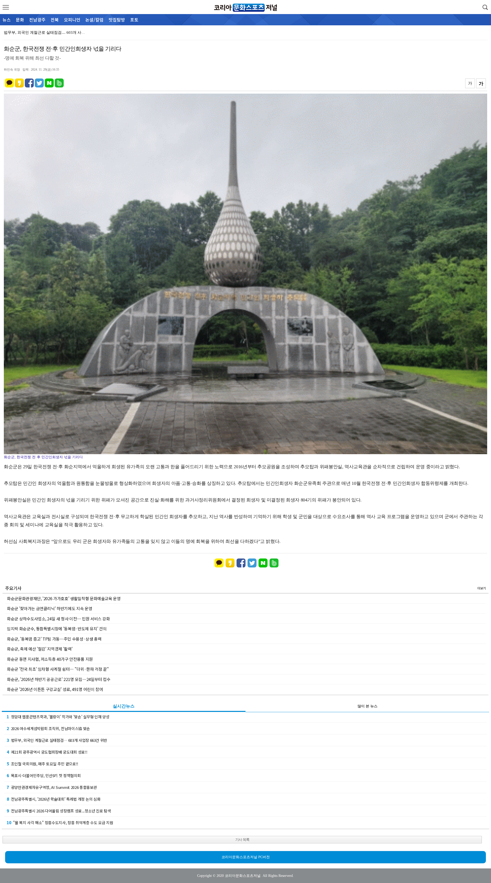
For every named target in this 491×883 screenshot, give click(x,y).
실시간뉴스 (124, 706)
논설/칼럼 (94, 19)
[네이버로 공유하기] (49, 81)
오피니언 (72, 19)
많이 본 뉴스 (367, 706)
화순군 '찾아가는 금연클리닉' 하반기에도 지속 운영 (49, 608)
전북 (55, 19)
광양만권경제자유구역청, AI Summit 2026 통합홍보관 (52, 787)
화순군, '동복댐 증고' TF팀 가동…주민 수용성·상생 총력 (54, 639)
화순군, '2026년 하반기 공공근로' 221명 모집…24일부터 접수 (58, 679)
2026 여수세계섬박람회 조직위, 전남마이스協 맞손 (48, 728)
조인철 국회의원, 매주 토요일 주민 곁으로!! (42, 764)
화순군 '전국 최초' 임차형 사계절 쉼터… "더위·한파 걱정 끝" (58, 669)
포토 (134, 19)
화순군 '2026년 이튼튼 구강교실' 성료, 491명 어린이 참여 (55, 689)
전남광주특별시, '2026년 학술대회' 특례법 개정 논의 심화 (54, 799)
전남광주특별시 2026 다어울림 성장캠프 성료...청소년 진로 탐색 (59, 811)
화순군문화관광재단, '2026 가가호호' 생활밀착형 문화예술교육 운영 (64, 598)
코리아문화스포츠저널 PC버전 (245, 857)
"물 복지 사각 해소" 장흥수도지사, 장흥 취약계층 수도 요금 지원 (60, 822)
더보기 (481, 588)
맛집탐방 (117, 19)
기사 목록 (242, 840)
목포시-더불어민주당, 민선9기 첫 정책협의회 (44, 775)
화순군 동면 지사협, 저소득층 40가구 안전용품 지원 (50, 659)
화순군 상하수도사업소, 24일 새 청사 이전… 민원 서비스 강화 (58, 619)
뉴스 (7, 19)
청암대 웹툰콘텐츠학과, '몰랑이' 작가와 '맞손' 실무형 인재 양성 (58, 716)
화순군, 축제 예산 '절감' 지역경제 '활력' (39, 649)
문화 (20, 19)
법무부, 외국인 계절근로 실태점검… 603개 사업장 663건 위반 (57, 740)
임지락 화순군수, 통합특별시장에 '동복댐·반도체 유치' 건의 (56, 628)
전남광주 (37, 19)
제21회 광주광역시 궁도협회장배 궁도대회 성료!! (45, 32)
